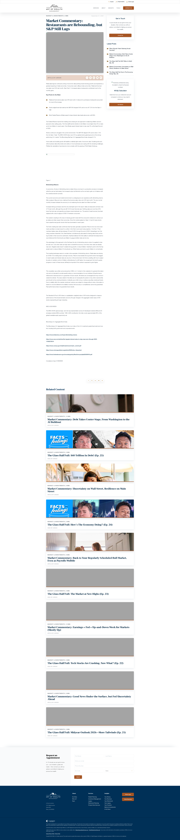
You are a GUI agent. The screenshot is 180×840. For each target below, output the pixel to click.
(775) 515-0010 (121, 1)
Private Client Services (94, 805)
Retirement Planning (93, 803)
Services (96, 8)
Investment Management (94, 799)
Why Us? (74, 799)
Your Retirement (108, 801)
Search (111, 1)
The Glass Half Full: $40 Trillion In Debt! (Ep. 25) (76, 455)
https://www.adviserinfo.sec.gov (82, 830)
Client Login (131, 1)
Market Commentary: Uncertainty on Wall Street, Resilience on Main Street (121, 67)
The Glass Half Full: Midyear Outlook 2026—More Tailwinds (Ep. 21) (87, 732)
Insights (111, 8)
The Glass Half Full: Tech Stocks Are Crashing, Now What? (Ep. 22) (85, 663)
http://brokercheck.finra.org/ (94, 830)
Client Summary (128, 799)
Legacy (90, 801)
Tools (118, 8)
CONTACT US (128, 8)
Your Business (108, 799)
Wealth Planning (92, 797)
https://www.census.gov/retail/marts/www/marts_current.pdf (63, 346)
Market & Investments (110, 807)
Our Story (74, 797)
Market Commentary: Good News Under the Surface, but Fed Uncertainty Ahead (89, 698)
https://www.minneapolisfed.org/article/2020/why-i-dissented (63, 350)
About (104, 8)
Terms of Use (57, 833)
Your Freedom (108, 805)
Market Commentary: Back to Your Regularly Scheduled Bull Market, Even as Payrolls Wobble (87, 559)
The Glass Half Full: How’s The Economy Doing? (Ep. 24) (80, 524)
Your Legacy (107, 803)
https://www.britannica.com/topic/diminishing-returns (61, 335)
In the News (107, 809)
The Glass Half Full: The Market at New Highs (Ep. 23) (78, 594)
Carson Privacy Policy (50, 833)
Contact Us (120, 35)
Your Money (107, 797)
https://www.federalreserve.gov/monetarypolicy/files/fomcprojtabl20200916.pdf (69, 354)
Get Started (120, 104)
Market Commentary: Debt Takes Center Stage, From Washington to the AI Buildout (121, 55)
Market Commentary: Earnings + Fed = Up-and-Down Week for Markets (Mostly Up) (88, 629)
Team (73, 801)
